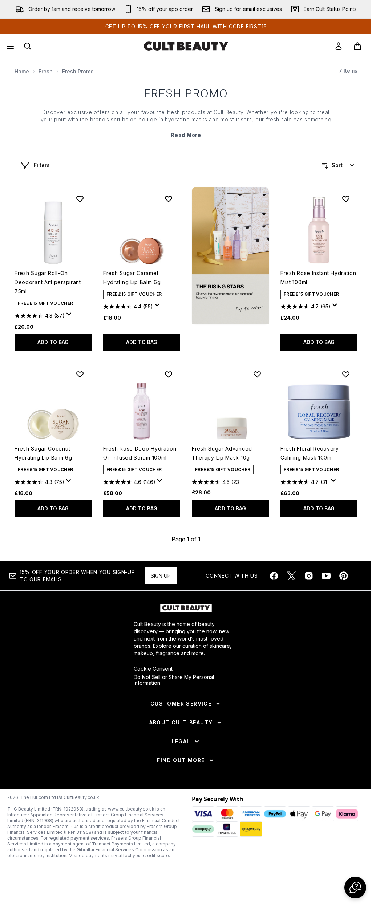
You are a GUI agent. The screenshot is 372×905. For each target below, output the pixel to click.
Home (22, 71)
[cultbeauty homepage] (186, 46)
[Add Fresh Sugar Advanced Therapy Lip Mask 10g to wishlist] (257, 374)
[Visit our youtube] (326, 576)
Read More (186, 135)
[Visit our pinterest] (343, 576)
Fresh (46, 71)
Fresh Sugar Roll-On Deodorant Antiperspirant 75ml (48, 282)
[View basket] (357, 46)
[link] (338, 46)
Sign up (161, 576)
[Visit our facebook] (274, 576)
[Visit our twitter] (291, 576)
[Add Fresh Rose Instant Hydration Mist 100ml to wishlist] (346, 198)
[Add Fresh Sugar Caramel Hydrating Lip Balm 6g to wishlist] (168, 198)
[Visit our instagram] (309, 576)
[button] (230, 255)
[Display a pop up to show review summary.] (70, 316)
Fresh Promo (186, 93)
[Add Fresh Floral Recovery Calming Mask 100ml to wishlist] (346, 374)
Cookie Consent (153, 669)
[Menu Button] (9, 46)
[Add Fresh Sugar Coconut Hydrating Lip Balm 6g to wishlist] (80, 374)
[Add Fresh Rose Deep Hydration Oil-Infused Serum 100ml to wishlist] (168, 374)
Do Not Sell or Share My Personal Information (174, 680)
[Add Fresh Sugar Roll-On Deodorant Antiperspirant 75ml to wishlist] (80, 198)
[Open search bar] (27, 46)
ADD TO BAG (53, 342)
